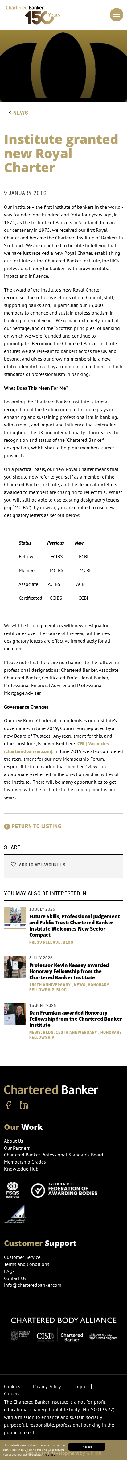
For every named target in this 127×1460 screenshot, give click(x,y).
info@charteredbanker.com (32, 1285)
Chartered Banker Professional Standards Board (53, 1155)
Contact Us (15, 1278)
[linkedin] (24, 1105)
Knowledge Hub (21, 1169)
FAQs (9, 1271)
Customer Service (22, 1257)
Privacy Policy (47, 1386)
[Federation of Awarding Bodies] (65, 1189)
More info (49, 1455)
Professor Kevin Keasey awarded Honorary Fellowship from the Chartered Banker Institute (69, 971)
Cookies (12, 1386)
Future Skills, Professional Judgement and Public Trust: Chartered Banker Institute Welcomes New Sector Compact (74, 925)
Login (79, 1386)
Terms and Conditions (26, 1264)
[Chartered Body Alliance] (63, 1326)
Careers (11, 1393)
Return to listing (37, 826)
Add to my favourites (41, 864)
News (20, 113)
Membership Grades (25, 1162)
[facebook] (8, 1105)
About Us (13, 1141)
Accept (87, 1447)
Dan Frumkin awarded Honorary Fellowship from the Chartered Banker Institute (75, 1018)
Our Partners (17, 1148)
